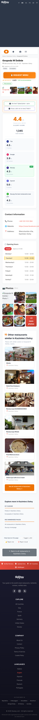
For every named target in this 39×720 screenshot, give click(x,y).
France (19, 611)
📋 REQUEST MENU (19, 75)
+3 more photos (31, 321)
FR (29, 3)
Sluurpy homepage (10, 527)
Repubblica (5, 700)
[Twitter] (25, 591)
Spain (19, 615)
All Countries (20, 604)
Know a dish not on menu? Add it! (20, 108)
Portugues (19, 688)
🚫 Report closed (23, 542)
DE (33, 3)
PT (37, 3)
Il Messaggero (14, 700)
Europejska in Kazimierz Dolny (14, 514)
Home (4, 56)
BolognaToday (11, 704)
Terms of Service (19, 652)
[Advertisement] (19, 25)
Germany (19, 619)
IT (19, 3)
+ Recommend (7, 83)
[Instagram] (20, 591)
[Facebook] (14, 591)
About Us (19, 640)
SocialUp (29, 704)
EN (22, 3)
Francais (19, 680)
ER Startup (21, 704)
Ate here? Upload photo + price (21, 103)
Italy (19, 608)
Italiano (19, 669)
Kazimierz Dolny (11, 56)
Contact (19, 644)
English (19, 672)
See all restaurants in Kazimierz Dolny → (19, 487)
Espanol (19, 676)
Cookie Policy (19, 655)
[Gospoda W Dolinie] (5, 90)
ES (26, 3)
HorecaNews (24, 700)
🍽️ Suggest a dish (27, 538)
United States (19, 623)
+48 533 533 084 (25, 221)
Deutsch (19, 684)
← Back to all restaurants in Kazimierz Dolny (19, 552)
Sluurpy (19, 627)
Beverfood (33, 700)
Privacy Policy (19, 648)
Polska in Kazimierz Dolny (12, 511)
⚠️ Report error (9, 542)
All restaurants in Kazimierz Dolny (15, 524)
